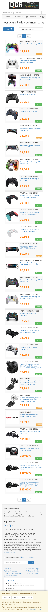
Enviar (31, 562)
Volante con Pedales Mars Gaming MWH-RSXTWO (29, 416)
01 (24, 36)
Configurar (6, 597)
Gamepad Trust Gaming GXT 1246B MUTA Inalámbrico (30, 213)
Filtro (7, 29)
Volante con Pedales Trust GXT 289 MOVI (30, 432)
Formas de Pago (32, 573)
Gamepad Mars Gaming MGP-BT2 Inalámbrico (30, 78)
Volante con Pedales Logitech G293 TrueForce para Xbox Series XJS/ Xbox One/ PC (30, 484)
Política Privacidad (10, 571)
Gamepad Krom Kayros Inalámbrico (28, 314)
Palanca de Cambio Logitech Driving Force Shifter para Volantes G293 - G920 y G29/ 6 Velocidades (30, 367)
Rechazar (16, 597)
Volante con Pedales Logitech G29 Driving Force (30, 449)
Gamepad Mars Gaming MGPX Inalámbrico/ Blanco (30, 146)
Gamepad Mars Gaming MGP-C (31, 44)
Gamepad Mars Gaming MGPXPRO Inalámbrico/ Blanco (30, 264)
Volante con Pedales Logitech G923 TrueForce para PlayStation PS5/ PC (31, 467)
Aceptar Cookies (26, 597)
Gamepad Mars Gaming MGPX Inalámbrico (30, 129)
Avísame (39, 54)
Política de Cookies (35, 609)
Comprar (39, 71)
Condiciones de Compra (12, 573)
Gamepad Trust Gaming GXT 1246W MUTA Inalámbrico (30, 230)
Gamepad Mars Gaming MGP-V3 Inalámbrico (31, 281)
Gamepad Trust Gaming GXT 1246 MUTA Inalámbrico (30, 196)
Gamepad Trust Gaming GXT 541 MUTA (30, 180)
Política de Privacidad (9, 552)
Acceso (20, 16)
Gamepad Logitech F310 (28, 111)
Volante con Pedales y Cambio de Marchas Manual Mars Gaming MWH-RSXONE (30, 383)
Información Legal (32, 569)
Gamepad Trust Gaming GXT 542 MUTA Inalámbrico (30, 331)
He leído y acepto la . (20, 557)
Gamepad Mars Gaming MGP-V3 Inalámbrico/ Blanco (31, 298)
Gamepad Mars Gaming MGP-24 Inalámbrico (31, 163)
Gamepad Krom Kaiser (28, 94)
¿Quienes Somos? (10, 575)
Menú (8, 16)
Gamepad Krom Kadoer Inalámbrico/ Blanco (28, 62)
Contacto (32, 16)
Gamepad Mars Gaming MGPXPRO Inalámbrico (28, 247)
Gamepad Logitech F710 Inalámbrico (28, 348)
